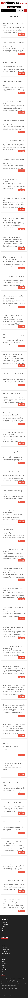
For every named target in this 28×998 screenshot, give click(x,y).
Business (4, 928)
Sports (3, 926)
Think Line (4, 947)
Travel (3, 930)
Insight (3, 941)
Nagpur (3, 959)
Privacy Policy (5, 971)
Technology (4, 969)
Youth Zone (4, 951)
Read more (21, 34)
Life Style (4, 967)
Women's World (5, 943)
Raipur (3, 961)
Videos (3, 932)
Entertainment (5, 924)
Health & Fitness (5, 949)
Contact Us (4, 935)
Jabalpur (4, 963)
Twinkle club (4, 922)
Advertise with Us (6, 953)
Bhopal (3, 965)
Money (3, 945)
